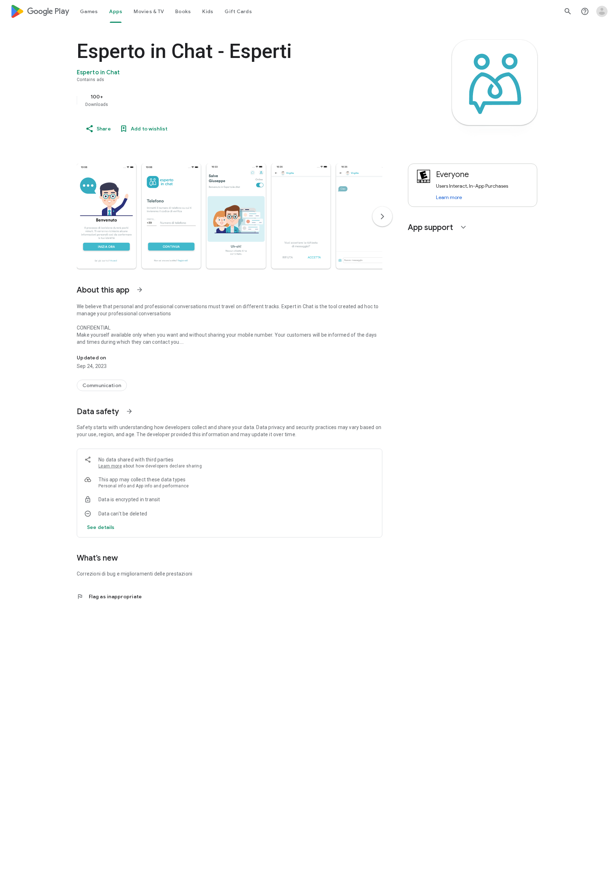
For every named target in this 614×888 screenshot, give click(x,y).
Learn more (110, 466)
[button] (106, 216)
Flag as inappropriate (109, 596)
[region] (219, 100)
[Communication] (102, 385)
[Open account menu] (601, 11)
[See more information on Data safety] (129, 411)
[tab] (88, 11)
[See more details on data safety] (101, 527)
